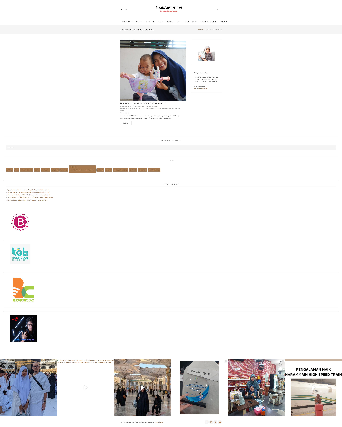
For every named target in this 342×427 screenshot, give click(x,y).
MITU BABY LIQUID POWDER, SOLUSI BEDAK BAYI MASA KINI (143, 103)
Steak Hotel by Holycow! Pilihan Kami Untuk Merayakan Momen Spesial (28, 195)
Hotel (36, 169)
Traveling (141, 169)
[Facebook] (121, 9)
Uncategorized (152, 169)
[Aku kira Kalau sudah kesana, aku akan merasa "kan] (142, 387)
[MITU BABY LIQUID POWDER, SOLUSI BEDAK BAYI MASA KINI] (153, 70)
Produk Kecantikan (119, 169)
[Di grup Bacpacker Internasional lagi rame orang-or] (28, 387)
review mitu (165, 108)
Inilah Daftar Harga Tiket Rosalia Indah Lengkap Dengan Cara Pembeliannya (30, 197)
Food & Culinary (25, 169)
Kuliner (54, 169)
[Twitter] (124, 9)
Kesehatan (151, 106)
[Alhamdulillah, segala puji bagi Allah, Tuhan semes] (199, 387)
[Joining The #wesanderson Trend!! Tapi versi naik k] (313, 387)
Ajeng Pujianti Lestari (139, 106)
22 (125, 113)
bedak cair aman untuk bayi (135, 108)
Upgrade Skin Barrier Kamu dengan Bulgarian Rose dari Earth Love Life (28, 190)
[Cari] (217, 9)
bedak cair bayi (147, 108)
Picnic (107, 169)
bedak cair (124, 108)
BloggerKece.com (159, 422)
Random (131, 169)
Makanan (63, 169)
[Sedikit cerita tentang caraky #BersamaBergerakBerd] (85, 387)
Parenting (156, 106)
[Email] (220, 422)
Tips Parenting (88, 169)
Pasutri (99, 169)
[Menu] (221, 9)
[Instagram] (126, 9)
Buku (8, 169)
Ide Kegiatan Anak (75, 169)
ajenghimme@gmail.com (201, 88)
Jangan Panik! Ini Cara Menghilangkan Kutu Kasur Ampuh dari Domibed (28, 192)
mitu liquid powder (156, 108)
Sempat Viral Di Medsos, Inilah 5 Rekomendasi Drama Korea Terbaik (27, 200)
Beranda (200, 29)
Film (15, 169)
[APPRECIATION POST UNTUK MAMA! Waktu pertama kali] (256, 387)
